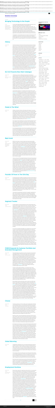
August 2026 (40, 43)
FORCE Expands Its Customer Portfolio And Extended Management (20, 249)
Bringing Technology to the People (17, 21)
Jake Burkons (20, 264)
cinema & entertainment (45, 62)
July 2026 (40, 44)
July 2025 (40, 50)
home (48, 73)
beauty (48, 59)
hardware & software (41, 73)
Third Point (15, 209)
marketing (46, 76)
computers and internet (8, 206)
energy (40, 69)
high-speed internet (7, 27)
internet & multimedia (7, 179)
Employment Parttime (13, 367)
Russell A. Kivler (15, 92)
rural (10, 27)
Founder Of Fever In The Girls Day (17, 174)
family (42, 69)
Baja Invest (9, 138)
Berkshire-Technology (11, 15)
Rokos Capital (23, 146)
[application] (44, 27)
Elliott (27, 81)
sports (46, 83)
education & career (41, 66)
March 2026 (40, 49)
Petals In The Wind (11, 107)
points (9, 372)
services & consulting (44, 82)
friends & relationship (41, 72)
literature (43, 76)
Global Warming (10, 341)
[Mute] (47, 29)
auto (45, 59)
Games (46, 72)
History (7, 42)
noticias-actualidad (46, 80)
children (40, 62)
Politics (40, 82)
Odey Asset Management (29, 388)
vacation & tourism (41, 86)
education (44, 65)
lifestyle (40, 76)
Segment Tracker (11, 201)
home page (40, 75)
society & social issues (41, 83)
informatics (7, 372)
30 (21, 400)
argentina (6, 143)
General (6, 24)
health (46, 73)
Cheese (7, 301)
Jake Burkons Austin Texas (31, 170)
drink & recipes (41, 65)
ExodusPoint (29, 118)
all (5, 372)
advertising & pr (41, 59)
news (45, 79)
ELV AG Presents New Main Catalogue (18, 72)
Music (39, 79)
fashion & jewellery (46, 69)
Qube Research (23, 378)
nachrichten (42, 79)
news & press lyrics (41, 80)
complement (9, 143)
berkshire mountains (7, 25)
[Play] (39, 29)
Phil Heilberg (25, 396)
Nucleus (45, 406)
